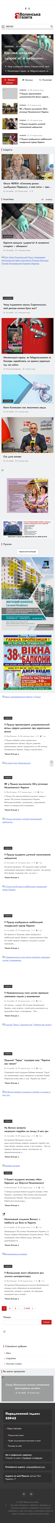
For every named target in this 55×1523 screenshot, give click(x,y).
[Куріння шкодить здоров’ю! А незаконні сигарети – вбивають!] (27, 221)
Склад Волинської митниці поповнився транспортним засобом (27, 1386)
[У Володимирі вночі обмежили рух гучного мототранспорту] (14, 1261)
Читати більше (11, 754)
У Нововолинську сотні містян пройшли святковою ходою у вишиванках (26, 994)
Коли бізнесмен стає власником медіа (24, 407)
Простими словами (14, 1363)
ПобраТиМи (11, 1358)
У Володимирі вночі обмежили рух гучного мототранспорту (24, 1274)
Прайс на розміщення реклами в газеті (24, 1440)
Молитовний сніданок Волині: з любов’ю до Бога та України (22, 1220)
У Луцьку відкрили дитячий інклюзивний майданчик (32, 125)
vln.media (9, 191)
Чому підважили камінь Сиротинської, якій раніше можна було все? (25, 306)
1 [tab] (35, 37)
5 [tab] (50, 37)
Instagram (37, 1457)
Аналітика (9, 46)
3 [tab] (42, 37)
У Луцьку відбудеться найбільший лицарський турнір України (35, 141)
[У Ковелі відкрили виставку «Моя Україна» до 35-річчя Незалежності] (11, 1170)
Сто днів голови (12, 456)
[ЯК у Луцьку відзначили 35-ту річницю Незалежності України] (10, 108)
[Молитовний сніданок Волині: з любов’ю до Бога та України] (3, 1214)
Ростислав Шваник (13, 369)
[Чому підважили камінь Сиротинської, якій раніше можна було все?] (27, 278)
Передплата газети (16, 1435)
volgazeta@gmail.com (35, 1466)
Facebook (27, 1457)
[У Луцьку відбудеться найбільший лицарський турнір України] (10, 139)
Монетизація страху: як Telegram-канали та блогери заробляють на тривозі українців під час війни (27, 361)
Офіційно (19, 450)
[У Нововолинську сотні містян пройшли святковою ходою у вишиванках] (27, 972)
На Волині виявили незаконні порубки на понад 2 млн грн (26, 1129)
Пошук (7, 1317)
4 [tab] (46, 37)
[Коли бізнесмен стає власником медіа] (27, 389)
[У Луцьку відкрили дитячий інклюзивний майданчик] (10, 123)
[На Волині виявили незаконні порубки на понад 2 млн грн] (27, 1107)
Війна (17, 351)
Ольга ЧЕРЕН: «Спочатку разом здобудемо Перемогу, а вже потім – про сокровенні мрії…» (26, 187)
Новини (22, 90)
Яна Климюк (12, 736)
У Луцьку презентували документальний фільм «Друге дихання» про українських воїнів (34, 96)
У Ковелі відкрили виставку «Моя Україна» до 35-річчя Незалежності (24, 1181)
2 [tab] (38, 37)
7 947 (26, 1308)
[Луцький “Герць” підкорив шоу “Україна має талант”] (27, 1039)
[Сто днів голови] (27, 435)
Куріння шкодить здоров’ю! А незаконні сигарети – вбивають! (23, 58)
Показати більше (27, 552)
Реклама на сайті (15, 1446)
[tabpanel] (27, 54)
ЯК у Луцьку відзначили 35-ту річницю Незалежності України (33, 110)
